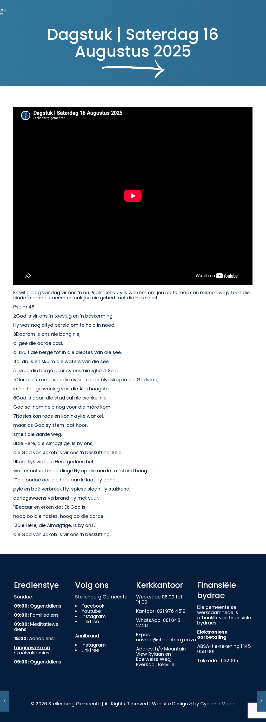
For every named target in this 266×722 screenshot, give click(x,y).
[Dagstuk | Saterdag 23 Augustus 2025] (4, 701)
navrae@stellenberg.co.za (166, 639)
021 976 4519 (171, 611)
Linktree (90, 621)
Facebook (93, 606)
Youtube (91, 611)
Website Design (170, 703)
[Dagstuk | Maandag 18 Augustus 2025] (261, 701)
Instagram (94, 616)
